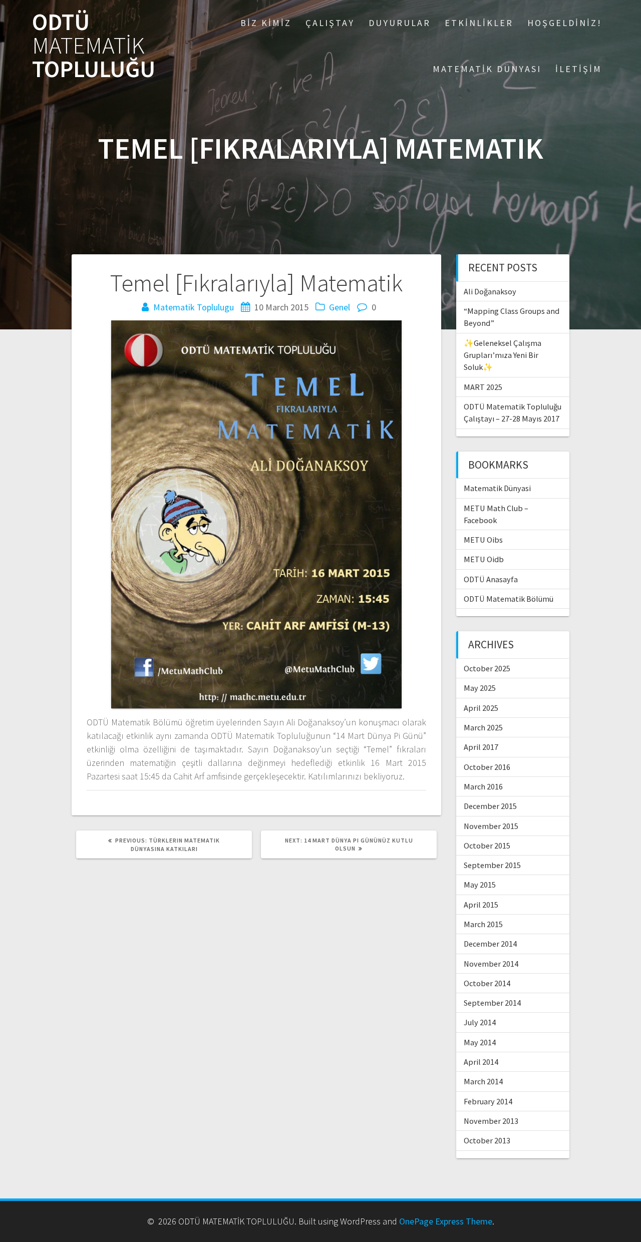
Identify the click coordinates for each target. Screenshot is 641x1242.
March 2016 (483, 786)
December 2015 (490, 806)
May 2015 (480, 885)
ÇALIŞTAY (330, 23)
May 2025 (480, 688)
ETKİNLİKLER (479, 23)
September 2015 (492, 865)
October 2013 (487, 1140)
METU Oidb (484, 559)
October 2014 (487, 983)
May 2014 (480, 1042)
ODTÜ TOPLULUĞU (93, 46)
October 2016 (487, 767)
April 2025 (481, 708)
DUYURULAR (400, 23)
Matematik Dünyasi (497, 488)
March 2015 (483, 924)
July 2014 (480, 1022)
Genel (339, 307)
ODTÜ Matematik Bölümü (508, 599)
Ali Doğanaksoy (490, 291)
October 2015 (487, 846)
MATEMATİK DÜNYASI (487, 69)
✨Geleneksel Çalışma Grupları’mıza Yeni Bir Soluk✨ (502, 355)
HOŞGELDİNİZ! (564, 23)
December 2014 (490, 944)
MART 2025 (483, 387)
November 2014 (491, 964)
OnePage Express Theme (445, 1221)
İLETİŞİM (578, 69)
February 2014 (488, 1101)
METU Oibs (483, 540)
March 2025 (483, 727)
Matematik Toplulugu (193, 307)
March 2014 (483, 1081)
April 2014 (481, 1062)
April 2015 (481, 905)
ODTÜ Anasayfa (491, 579)
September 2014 (492, 1003)
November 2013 (491, 1121)
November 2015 (491, 826)
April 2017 (481, 747)
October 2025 (487, 668)
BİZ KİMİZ (265, 23)
